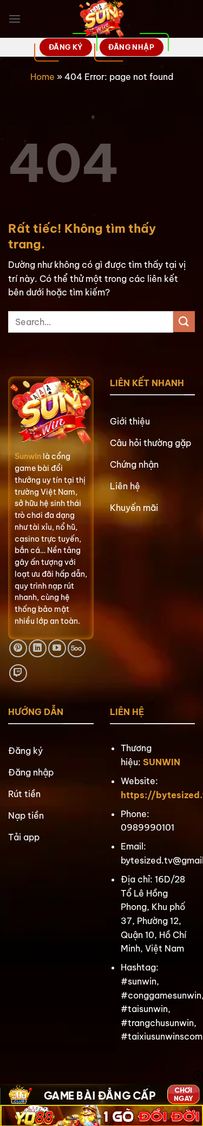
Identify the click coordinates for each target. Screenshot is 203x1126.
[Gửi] (184, 321)
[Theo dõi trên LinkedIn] (38, 648)
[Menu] (14, 18)
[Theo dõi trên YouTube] (57, 648)
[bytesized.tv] (101, 19)
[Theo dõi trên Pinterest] (18, 648)
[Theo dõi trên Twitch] (18, 673)
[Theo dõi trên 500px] (77, 648)
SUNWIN (161, 762)
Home (42, 76)
